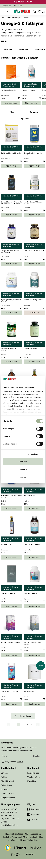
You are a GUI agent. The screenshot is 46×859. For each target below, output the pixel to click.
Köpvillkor (31, 781)
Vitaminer (8, 49)
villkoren (20, 762)
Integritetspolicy (8, 798)
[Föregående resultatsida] (8, 724)
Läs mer (4, 41)
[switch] (39, 429)
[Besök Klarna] (20, 848)
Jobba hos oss (7, 793)
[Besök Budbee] (36, 848)
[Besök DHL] (29, 854)
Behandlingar (7, 785)
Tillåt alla (23, 462)
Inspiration (5, 789)
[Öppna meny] (2, 11)
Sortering (33, 112)
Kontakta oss (33, 773)
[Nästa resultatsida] (37, 724)
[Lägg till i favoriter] (19, 98)
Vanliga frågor (33, 777)
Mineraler (23, 49)
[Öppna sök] (6, 11)
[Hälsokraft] (23, 11)
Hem (2, 18)
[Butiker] (34, 11)
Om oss (4, 773)
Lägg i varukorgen (11, 103)
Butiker (4, 777)
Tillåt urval (23, 470)
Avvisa (23, 478)
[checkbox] (3, 762)
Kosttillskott (10, 18)
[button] (8, 848)
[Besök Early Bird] (15, 854)
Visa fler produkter (23, 716)
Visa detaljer (33, 454)
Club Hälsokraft (7, 781)
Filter (12, 112)
